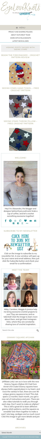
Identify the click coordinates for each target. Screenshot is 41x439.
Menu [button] (22, 27)
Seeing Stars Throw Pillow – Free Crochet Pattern (20, 122)
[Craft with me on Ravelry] (20, 221)
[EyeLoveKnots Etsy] (22, 223)
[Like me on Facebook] (5, 221)
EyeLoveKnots (20, 12)
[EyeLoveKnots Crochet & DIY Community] (35, 221)
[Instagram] (15, 221)
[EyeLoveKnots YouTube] (30, 221)
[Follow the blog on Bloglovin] (25, 221)
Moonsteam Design (34, 437)
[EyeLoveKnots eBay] (27, 223)
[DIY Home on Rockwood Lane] (13, 223)
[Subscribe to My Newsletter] (20, 242)
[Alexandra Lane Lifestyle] (18, 223)
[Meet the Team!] (20, 290)
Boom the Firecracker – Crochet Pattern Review (20, 56)
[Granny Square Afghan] (20, 360)
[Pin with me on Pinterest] (10, 221)
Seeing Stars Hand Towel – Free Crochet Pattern (20, 89)
